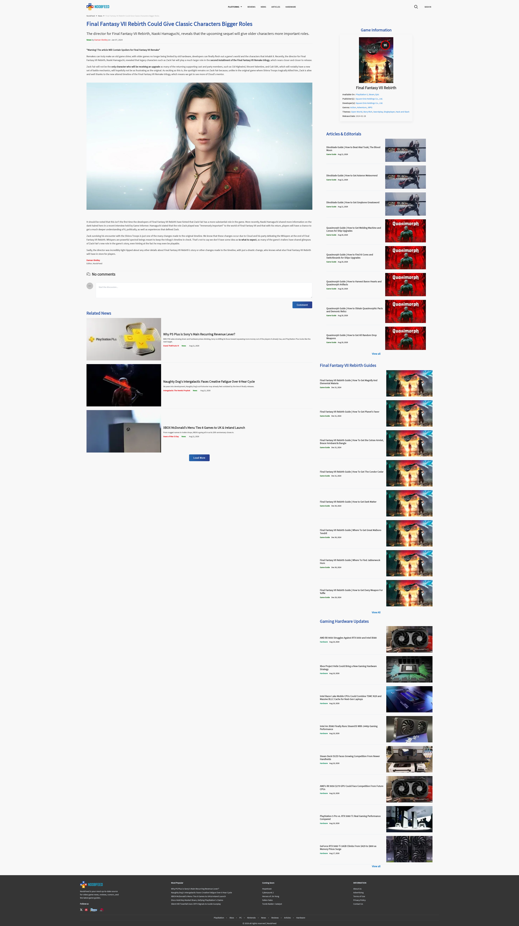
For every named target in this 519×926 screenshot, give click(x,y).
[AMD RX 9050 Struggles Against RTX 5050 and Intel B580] (409, 651)
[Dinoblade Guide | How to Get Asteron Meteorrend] (405, 188)
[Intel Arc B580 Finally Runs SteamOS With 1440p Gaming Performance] (409, 741)
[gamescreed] (93, 909)
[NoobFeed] (97, 6)
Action (353, 107)
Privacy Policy (359, 900)
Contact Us (358, 903)
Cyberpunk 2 (268, 892)
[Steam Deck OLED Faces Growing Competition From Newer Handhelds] (409, 771)
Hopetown (267, 888)
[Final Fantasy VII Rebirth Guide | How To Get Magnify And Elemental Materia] (409, 395)
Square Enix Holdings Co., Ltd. (369, 98)
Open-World (356, 111)
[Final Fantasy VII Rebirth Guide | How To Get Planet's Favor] (409, 425)
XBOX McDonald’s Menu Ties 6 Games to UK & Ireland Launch (204, 427)
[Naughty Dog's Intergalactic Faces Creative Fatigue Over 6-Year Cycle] (123, 405)
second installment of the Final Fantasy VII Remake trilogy (240, 60)
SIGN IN (428, 6)
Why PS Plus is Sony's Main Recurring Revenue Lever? (199, 334)
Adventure (362, 107)
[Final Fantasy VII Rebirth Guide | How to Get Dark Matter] (409, 515)
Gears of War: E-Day (171, 436)
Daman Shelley (101, 39)
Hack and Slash (402, 111)
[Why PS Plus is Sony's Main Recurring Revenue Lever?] (123, 359)
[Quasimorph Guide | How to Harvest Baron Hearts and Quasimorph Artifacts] (405, 295)
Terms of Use (359, 896)
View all (376, 353)
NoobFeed (90, 16)
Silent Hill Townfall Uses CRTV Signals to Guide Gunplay (196, 903)
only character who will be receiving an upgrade (135, 66)
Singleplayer (389, 111)
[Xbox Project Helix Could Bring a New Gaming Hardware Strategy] (409, 681)
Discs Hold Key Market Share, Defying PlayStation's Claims (197, 900)
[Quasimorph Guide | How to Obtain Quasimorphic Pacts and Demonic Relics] (405, 322)
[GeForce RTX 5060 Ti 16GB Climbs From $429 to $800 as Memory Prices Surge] (409, 861)
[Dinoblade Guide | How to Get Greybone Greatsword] (405, 214)
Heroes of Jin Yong (270, 896)
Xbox (231, 917)
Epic (377, 94)
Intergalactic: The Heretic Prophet (176, 390)
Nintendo (251, 917)
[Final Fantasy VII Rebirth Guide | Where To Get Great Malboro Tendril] (409, 545)
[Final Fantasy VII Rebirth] (376, 82)
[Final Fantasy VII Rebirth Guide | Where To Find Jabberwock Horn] (409, 575)
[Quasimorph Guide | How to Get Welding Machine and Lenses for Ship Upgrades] (405, 241)
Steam (371, 94)
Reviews (251, 6)
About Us (357, 888)
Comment (302, 304)
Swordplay (378, 111)
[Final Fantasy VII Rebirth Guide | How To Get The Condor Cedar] (409, 485)
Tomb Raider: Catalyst (272, 903)
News (263, 6)
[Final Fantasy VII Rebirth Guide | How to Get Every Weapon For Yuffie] (409, 605)
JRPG (369, 107)
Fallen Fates (267, 900)
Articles (275, 6)
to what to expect (248, 239)
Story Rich (367, 111)
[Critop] (101, 909)
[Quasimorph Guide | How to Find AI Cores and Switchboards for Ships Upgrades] (405, 268)
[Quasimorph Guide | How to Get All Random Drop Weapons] (405, 349)
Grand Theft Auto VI (171, 345)
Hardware (290, 6)
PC (240, 917)
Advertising (358, 892)
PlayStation (219, 917)
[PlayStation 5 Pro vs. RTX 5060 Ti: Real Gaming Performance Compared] (409, 831)
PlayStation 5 (362, 94)
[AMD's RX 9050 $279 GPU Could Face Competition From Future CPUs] (409, 801)
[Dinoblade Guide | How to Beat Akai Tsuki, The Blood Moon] (405, 161)
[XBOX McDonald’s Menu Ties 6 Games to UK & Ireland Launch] (123, 451)
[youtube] (86, 909)
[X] (81, 910)
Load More (199, 457)
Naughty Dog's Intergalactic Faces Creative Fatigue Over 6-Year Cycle (209, 381)
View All (376, 612)
